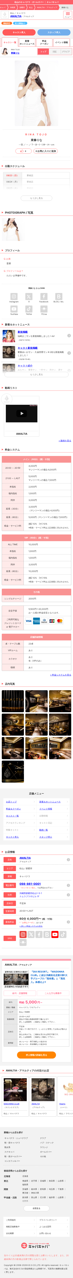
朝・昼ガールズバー (13, 1156)
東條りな (15, 53)
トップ (43, 52)
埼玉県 (52, 1189)
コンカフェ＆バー (12, 1161)
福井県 (52, 1197)
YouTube (54, 934)
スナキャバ (9, 1152)
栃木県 (34, 1189)
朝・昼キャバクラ (12, 1142)
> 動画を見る (65, 440)
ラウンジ (44, 1147)
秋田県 (52, 1181)
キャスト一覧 (12, 815)
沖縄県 (12, 7)
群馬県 (43, 1189)
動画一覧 (43, 830)
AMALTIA (15, 16)
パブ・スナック (47, 1142)
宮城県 (43, 1181)
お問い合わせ (45, 1233)
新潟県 (25, 1197)
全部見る (36, 1208)
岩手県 (34, 1181)
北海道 (25, 1176)
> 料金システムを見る (60, 674)
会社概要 (10, 1233)
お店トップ (11, 801)
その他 (43, 1156)
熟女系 (7, 1147)
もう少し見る (36, 374)
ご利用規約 (11, 1220)
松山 (31, 7)
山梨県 (61, 1197)
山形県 (61, 1181)
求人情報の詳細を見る (36, 1055)
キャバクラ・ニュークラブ (16, 1138)
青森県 (25, 1181)
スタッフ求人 (54, 32)
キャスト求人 (19, 32)
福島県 (25, 1184)
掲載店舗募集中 (13, 1226)
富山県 (34, 1197)
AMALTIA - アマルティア (47, 7)
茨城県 (25, 1189)
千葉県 (61, 1189)
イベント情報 (45, 808)
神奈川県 (35, 1193)
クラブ (43, 1138)
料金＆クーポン (13, 808)
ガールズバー (46, 1152)
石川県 (43, 1197)
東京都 (25, 1193)
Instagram (23, 934)
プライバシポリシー (48, 1220)
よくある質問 (45, 1226)
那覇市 (22, 7)
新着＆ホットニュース (50, 801)
